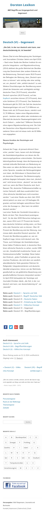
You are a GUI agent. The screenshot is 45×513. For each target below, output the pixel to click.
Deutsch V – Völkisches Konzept (26, 305)
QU (6, 458)
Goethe (7, 447)
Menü (22, 32)
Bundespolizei (21, 437)
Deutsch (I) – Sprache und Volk (15, 343)
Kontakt (5, 508)
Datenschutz (22, 508)
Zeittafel (6, 408)
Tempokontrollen (16, 463)
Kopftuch (6, 98)
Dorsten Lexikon (22, 5)
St (29, 458)
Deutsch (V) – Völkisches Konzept (16, 349)
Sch (23, 458)
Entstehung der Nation (33, 302)
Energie (13, 442)
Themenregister (8, 405)
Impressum (13, 508)
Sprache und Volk (30, 293)
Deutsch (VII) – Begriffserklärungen (17, 346)
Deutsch (20, 358)
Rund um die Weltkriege (11, 402)
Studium (36, 458)
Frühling (27, 442)
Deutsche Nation (30, 299)
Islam (26, 447)
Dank (29, 508)
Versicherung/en (10, 468)
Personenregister (9, 399)
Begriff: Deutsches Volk (33, 296)
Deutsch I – (18, 293)
